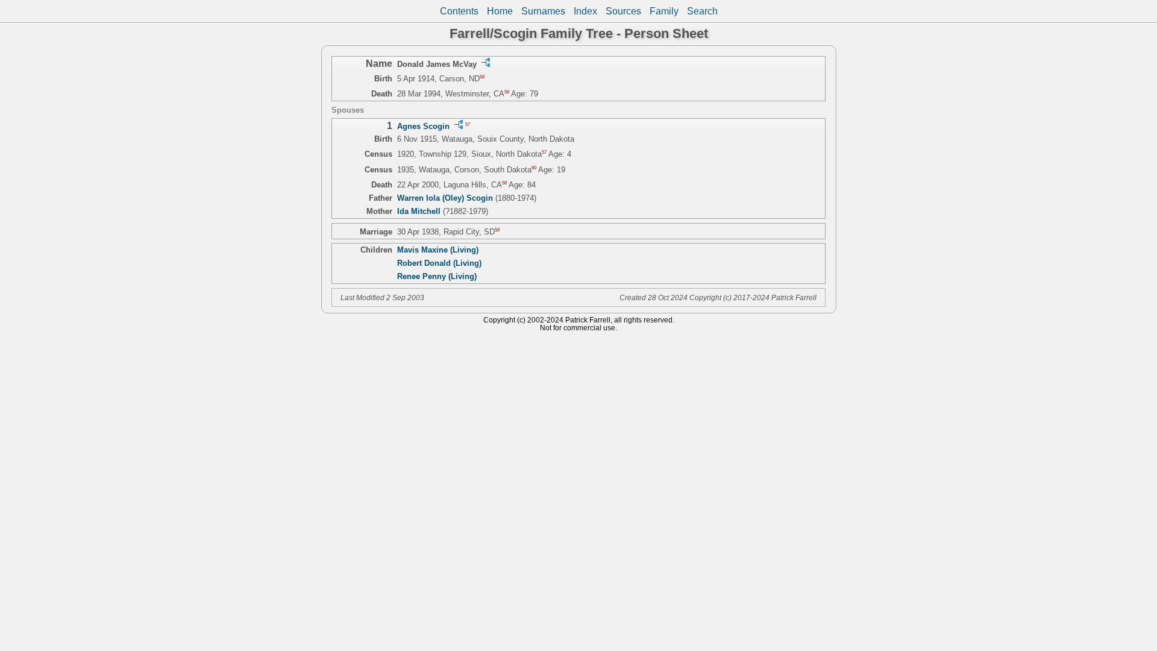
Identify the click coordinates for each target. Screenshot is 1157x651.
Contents (459, 11)
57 (467, 124)
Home (500, 11)
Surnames (543, 11)
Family (664, 11)
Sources (623, 11)
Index (585, 11)
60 (533, 167)
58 (482, 77)
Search (702, 11)
